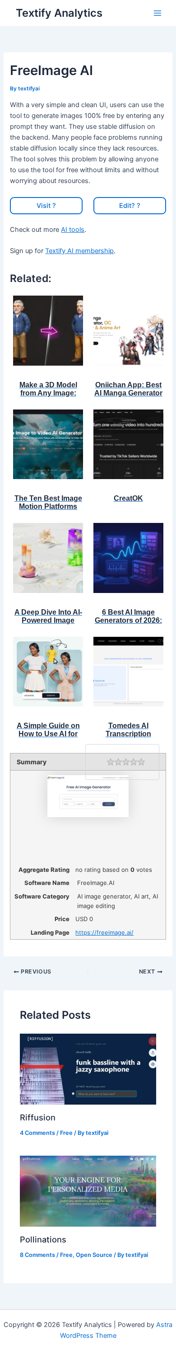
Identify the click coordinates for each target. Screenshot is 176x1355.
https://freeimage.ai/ (104, 932)
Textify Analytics (59, 12)
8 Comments (37, 1254)
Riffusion (38, 1117)
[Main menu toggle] (157, 13)
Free (66, 1132)
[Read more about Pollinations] (88, 1191)
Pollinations (43, 1239)
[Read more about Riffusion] (88, 1069)
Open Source (94, 1254)
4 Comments (37, 1132)
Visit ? (46, 206)
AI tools (72, 230)
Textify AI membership (79, 251)
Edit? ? (129, 206)
